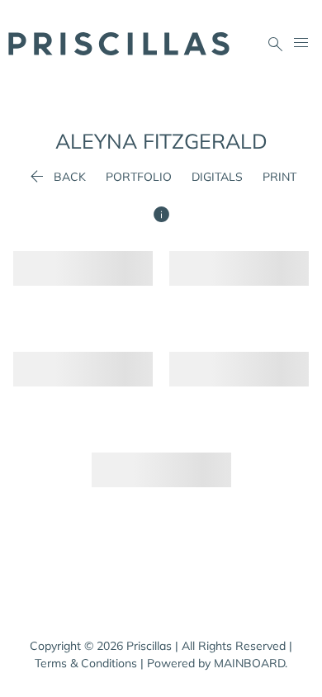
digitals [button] (217, 177)
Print (279, 177)
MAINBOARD (249, 663)
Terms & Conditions (86, 663)
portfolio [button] (139, 177)
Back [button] (56, 177)
